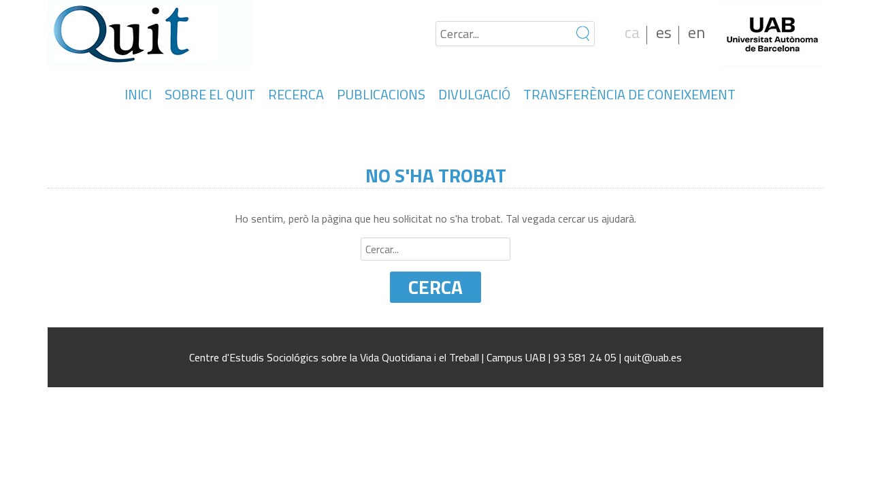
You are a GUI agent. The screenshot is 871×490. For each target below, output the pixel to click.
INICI (138, 94)
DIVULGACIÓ (474, 94)
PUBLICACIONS (381, 94)
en (696, 32)
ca (632, 32)
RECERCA (296, 94)
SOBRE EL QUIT (210, 94)
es (664, 32)
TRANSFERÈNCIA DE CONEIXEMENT (629, 94)
